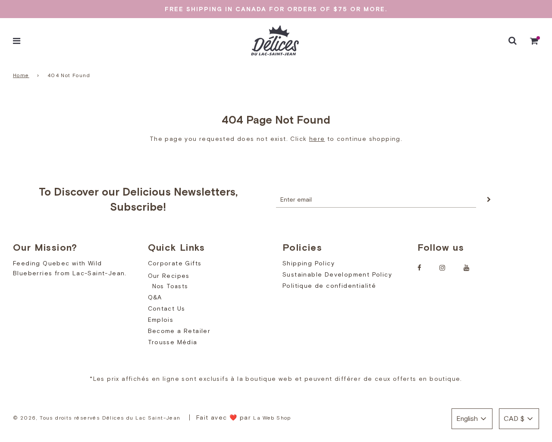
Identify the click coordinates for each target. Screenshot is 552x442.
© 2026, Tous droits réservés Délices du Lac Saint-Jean (97, 418)
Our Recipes (169, 275)
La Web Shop (272, 418)
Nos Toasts (170, 286)
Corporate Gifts (175, 263)
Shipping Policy (308, 263)
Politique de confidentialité (329, 285)
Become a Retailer (179, 330)
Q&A (155, 297)
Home (21, 75)
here (317, 138)
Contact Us (166, 308)
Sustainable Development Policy (337, 274)
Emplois (161, 319)
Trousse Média (173, 342)
